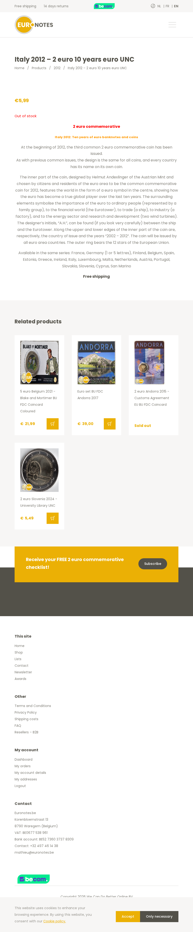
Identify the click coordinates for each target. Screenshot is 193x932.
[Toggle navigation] (172, 24)
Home (19, 68)
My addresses (26, 779)
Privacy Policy (26, 712)
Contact (21, 665)
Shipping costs (26, 719)
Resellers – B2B (26, 732)
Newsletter (23, 672)
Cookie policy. (54, 921)
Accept (128, 916)
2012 (57, 68)
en (176, 6)
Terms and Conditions (33, 705)
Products (39, 68)
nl (159, 6)
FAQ (18, 725)
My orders (23, 766)
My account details (30, 772)
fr (168, 6)
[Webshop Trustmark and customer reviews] (109, 6)
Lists (18, 659)
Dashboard (23, 759)
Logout (20, 785)
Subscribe (152, 563)
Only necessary (159, 916)
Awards (20, 678)
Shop (19, 652)
